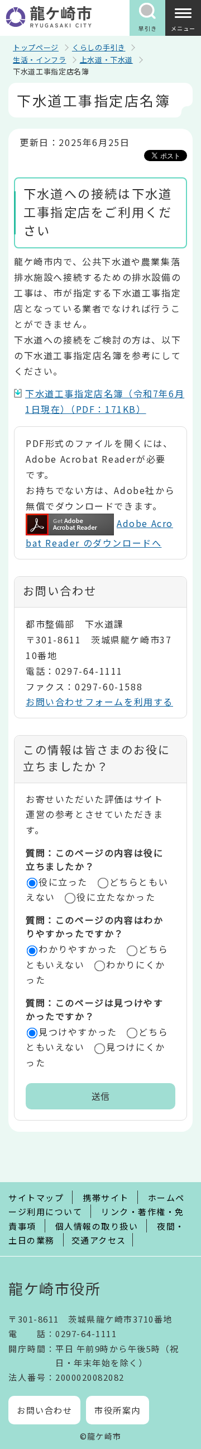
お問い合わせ (44, 1410)
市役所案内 (117, 1410)
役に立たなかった (115, 897)
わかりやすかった (78, 949)
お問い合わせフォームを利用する (99, 701)
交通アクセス (98, 1240)
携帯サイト (106, 1197)
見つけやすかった (78, 1031)
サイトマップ (36, 1197)
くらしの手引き (99, 47)
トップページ (36, 47)
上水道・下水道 (106, 59)
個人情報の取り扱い (96, 1226)
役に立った (63, 881)
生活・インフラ (39, 59)
